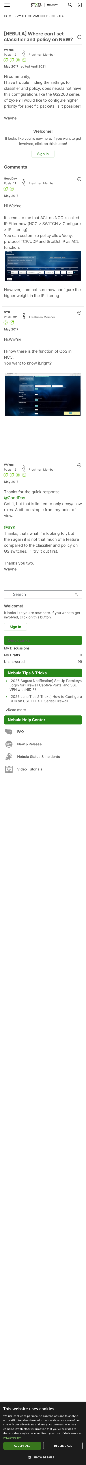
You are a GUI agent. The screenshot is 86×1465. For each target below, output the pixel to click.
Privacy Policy (12, 1437)
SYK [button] (7, 312)
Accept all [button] (22, 1446)
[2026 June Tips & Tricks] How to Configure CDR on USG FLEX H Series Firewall (45, 698)
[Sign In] (80, 5)
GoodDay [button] (10, 178)
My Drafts (43, 655)
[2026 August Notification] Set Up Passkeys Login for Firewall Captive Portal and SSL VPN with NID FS (45, 685)
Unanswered (43, 661)
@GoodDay (14, 497)
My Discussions (17, 648)
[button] (79, 37)
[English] (43, 5)
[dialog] (43, 1433)
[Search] (70, 5)
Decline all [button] (63, 1446)
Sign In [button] (43, 154)
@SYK (9, 527)
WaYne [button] (9, 49)
